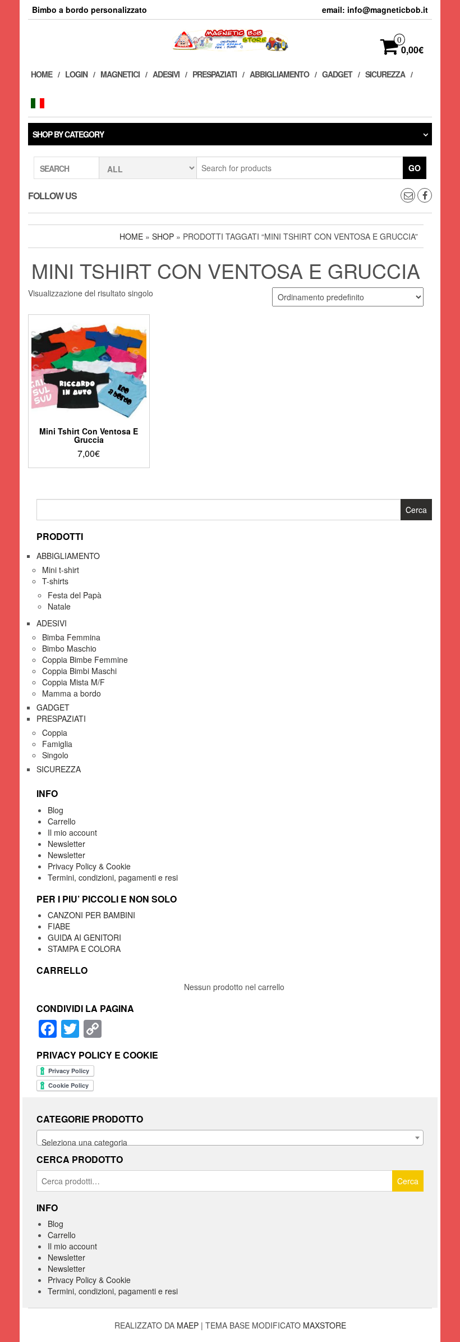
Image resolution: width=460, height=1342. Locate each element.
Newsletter (66, 843)
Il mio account (72, 832)
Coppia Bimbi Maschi (79, 670)
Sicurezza (385, 74)
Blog (55, 810)
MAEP (188, 1325)
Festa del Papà (75, 595)
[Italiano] (40, 102)
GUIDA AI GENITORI (84, 937)
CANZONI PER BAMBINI (91, 914)
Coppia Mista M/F (73, 682)
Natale (59, 606)
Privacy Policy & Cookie (89, 866)
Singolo (55, 755)
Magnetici (120, 74)
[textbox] (230, 1142)
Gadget (337, 74)
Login (76, 74)
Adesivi (166, 74)
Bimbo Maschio (69, 648)
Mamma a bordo (71, 693)
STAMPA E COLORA (84, 948)
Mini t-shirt (60, 569)
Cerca (407, 1181)
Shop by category (68, 134)
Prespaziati (214, 74)
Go (414, 167)
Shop (163, 236)
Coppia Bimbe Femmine (85, 659)
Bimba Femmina (71, 637)
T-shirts (55, 581)
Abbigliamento (279, 74)
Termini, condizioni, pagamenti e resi (113, 877)
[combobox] (230, 1138)
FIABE (59, 926)
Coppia (54, 732)
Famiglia (57, 743)
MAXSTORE (324, 1325)
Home (41, 74)
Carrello (62, 821)
